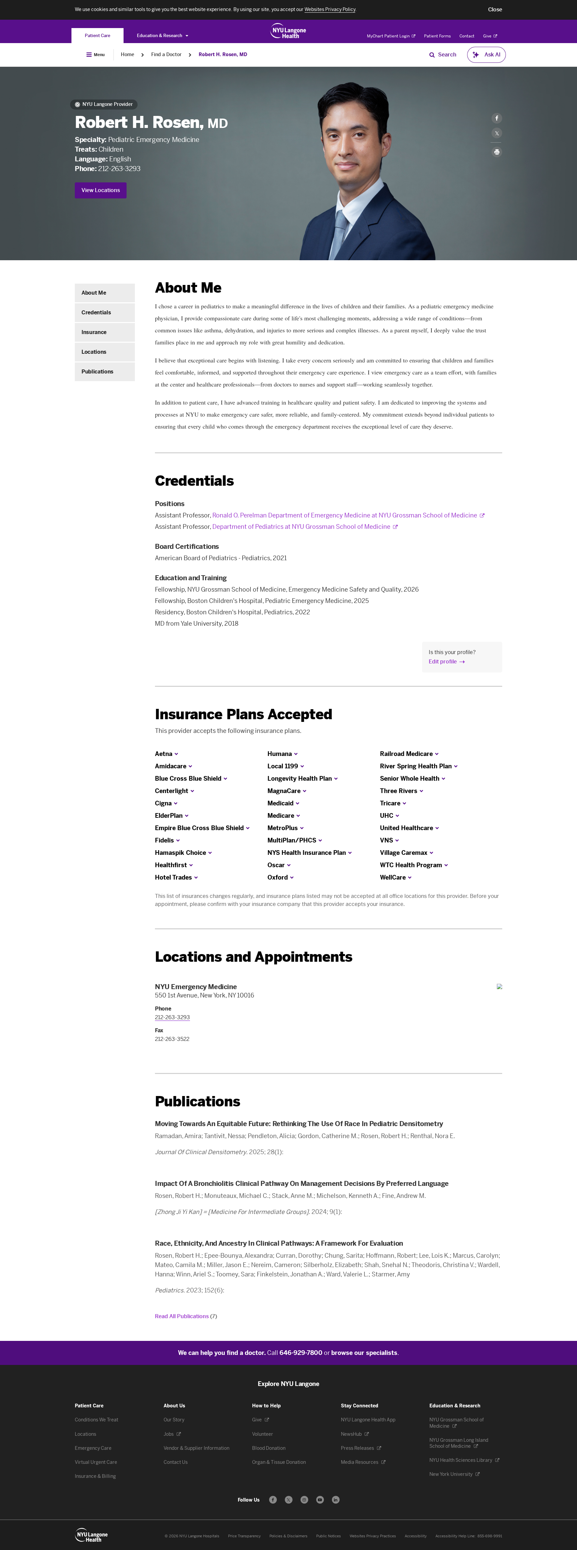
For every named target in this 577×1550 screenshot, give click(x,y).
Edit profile (443, 661)
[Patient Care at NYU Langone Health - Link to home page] (288, 30)
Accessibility (416, 1536)
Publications (97, 371)
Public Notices (328, 1536)
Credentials (96, 312)
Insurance (94, 332)
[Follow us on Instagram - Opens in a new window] (304, 1500)
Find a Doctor (166, 54)
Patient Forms (437, 36)
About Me (93, 293)
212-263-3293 (119, 169)
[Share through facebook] (497, 118)
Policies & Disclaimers (288, 1536)
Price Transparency (244, 1536)
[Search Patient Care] (432, 54)
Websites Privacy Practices (373, 1536)
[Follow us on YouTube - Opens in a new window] (320, 1500)
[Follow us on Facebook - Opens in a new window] (273, 1500)
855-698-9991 (489, 1536)
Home (127, 54)
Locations (94, 352)
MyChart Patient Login (389, 36)
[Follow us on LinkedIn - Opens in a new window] (336, 1500)
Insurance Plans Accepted (243, 714)
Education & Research (160, 35)
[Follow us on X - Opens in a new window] (289, 1500)
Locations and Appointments (253, 956)
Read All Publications (186, 1316)
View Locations (100, 190)
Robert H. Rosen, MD (223, 54)
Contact (466, 36)
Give (488, 36)
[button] (495, 9)
